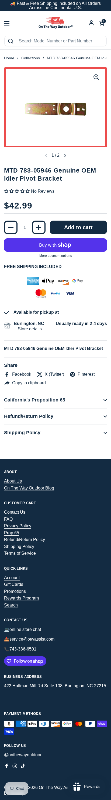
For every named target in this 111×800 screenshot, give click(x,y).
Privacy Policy (17, 526)
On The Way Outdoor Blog (29, 488)
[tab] (28, 329)
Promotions (15, 591)
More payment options (55, 256)
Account (12, 577)
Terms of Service (20, 553)
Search (11, 605)
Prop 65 (11, 533)
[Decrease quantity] (11, 227)
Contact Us (14, 512)
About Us (13, 481)
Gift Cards (13, 584)
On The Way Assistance (61, 787)
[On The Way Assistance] (55, 23)
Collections (30, 58)
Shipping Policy (19, 546)
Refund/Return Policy (24, 539)
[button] (65, 155)
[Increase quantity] (39, 227)
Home (9, 58)
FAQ (8, 519)
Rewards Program (21, 598)
